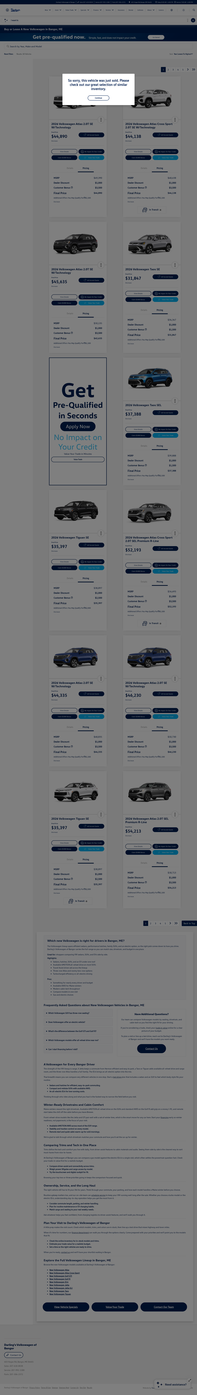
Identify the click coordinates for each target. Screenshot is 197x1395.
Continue (98, 98)
